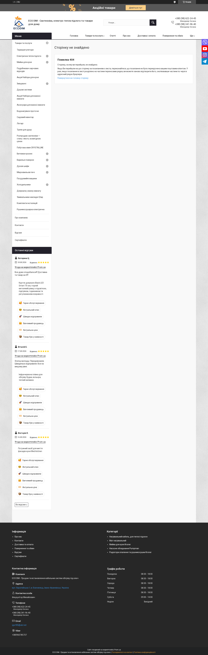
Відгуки (18, 233)
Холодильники (24, 184)
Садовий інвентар (25, 117)
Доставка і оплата (147, 36)
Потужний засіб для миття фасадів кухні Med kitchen (30, 449)
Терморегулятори (25, 50)
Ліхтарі (20, 123)
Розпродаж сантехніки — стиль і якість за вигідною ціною (29, 138)
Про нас (126, 36)
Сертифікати (21, 240)
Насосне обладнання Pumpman (124, 548)
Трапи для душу (24, 130)
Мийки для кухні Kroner (120, 544)
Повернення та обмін (173, 36)
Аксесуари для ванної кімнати (31, 105)
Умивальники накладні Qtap (30, 197)
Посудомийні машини (27, 178)
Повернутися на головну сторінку (72, 78)
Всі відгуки (21, 504)
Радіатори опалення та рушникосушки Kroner (130, 552)
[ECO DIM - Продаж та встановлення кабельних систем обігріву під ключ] (19, 22)
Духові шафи (23, 166)
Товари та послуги (94, 36)
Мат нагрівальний (117, 540)
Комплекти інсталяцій (27, 203)
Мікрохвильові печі (26, 172)
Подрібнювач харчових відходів (27, 69)
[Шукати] (153, 22)
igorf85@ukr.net (19, 625)
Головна (74, 36)
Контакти (19, 225)
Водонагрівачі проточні (28, 111)
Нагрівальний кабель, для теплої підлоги (128, 537)
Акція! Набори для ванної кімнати (28, 97)
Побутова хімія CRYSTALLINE (30, 147)
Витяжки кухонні (24, 154)
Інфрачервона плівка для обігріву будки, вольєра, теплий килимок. (30, 377)
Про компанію (21, 218)
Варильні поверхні (25, 160)
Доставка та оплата (24, 544)
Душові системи (24, 90)
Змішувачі (21, 83)
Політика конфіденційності (145, 652)
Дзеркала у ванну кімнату (29, 191)
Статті (113, 36)
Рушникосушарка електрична (30, 209)
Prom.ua (117, 650)
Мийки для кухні (24, 62)
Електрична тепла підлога (29, 56)
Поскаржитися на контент (122, 652)
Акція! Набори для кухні (28, 77)
